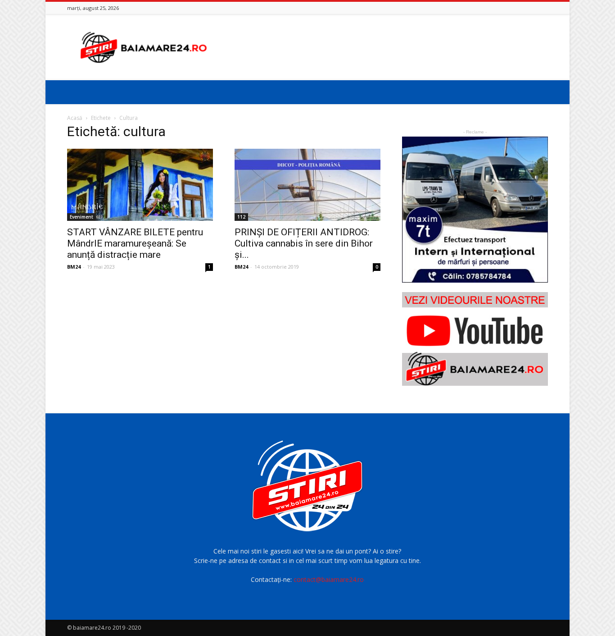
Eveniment (81, 217)
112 (241, 217)
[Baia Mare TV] (475, 339)
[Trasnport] (475, 210)
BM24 (74, 266)
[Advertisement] (384, 47)
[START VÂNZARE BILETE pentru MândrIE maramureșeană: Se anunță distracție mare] (140, 185)
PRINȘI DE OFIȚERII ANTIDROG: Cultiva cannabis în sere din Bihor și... (304, 243)
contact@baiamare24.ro (329, 579)
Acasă (74, 118)
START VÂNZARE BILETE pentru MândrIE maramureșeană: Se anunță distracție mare (135, 243)
